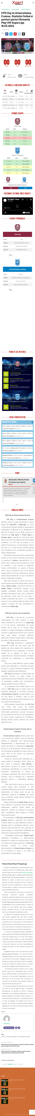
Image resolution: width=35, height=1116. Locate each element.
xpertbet (6, 1023)
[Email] (16, 1027)
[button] (16, 504)
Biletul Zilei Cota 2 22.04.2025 (17, 1089)
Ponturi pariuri (5, 9)
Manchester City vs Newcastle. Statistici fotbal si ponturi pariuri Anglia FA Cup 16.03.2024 (17, 1045)
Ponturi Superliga (25, 9)
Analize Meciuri (15, 9)
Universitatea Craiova (24, 1036)
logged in (10, 1064)
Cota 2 (11, 1081)
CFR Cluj (3, 1036)
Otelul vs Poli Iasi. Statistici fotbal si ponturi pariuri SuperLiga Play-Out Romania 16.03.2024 (15, 1052)
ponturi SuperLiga (27, 872)
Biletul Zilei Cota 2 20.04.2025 (17, 1097)
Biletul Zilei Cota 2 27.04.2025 (17, 1080)
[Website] (19, 1027)
